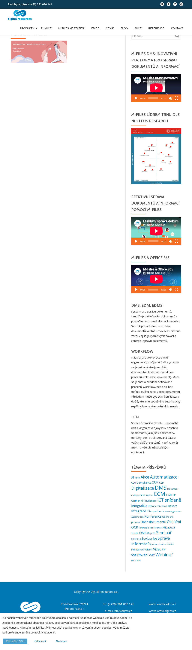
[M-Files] (20, 15)
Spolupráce (149, 538)
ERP (173, 495)
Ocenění (174, 521)
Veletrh (148, 549)
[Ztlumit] (170, 98)
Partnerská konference (150, 527)
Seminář (164, 532)
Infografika (139, 506)
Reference (156, 28)
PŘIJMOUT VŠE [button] (15, 641)
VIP (164, 549)
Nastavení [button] (61, 641)
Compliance (144, 482)
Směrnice (136, 539)
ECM (159, 493)
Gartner (135, 500)
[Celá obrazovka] (176, 98)
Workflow (135, 560)
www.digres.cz (166, 611)
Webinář (164, 554)
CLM (133, 482)
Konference (152, 516)
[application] (156, 88)
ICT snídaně (169, 500)
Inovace (172, 506)
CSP (161, 482)
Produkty (27, 28)
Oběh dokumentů (153, 522)
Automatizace (163, 477)
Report (151, 533)
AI (132, 477)
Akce (138, 28)
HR (142, 500)
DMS (160, 487)
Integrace (138, 511)
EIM (168, 495)
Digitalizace (142, 488)
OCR (134, 527)
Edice (95, 28)
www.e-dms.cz (166, 604)
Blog (124, 28)
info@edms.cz (123, 611)
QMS (142, 533)
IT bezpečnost (155, 511)
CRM (155, 482)
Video (157, 549)
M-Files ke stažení (71, 28)
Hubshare (151, 500)
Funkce (46, 28)
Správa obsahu (157, 544)
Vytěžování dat (143, 555)
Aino (137, 477)
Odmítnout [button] (40, 641)
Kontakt (177, 28)
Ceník (110, 28)
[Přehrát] (136, 98)
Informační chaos (157, 506)
